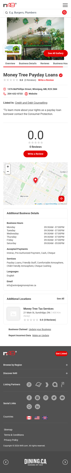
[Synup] (48, 384)
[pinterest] (45, 397)
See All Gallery (55, 53)
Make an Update (40, 335)
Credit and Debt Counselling (31, 102)
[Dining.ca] (35, 462)
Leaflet (39, 204)
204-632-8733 (15, 93)
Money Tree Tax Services (38, 308)
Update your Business (40, 329)
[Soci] (63, 384)
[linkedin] (37, 406)
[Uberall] (40, 384)
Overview (10, 63)
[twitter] (54, 397)
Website (33, 93)
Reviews (44, 63)
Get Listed (61, 353)
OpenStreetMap (51, 204)
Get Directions (61, 199)
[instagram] (37, 397)
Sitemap (8, 429)
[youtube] (62, 397)
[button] (35, 180)
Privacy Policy (11, 440)
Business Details (27, 63)
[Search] (64, 12)
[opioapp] (29, 406)
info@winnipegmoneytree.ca (21, 285)
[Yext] (30, 384)
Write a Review (46, 80)
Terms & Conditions (14, 435)
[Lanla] (56, 384)
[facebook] (29, 397)
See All (60, 298)
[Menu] (65, 5)
